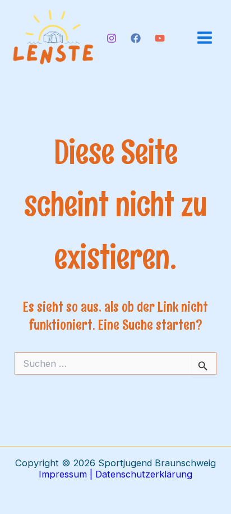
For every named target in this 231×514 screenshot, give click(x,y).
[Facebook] (136, 38)
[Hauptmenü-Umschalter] (204, 37)
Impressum (63, 474)
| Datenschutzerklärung (139, 474)
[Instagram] (112, 38)
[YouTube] (160, 38)
